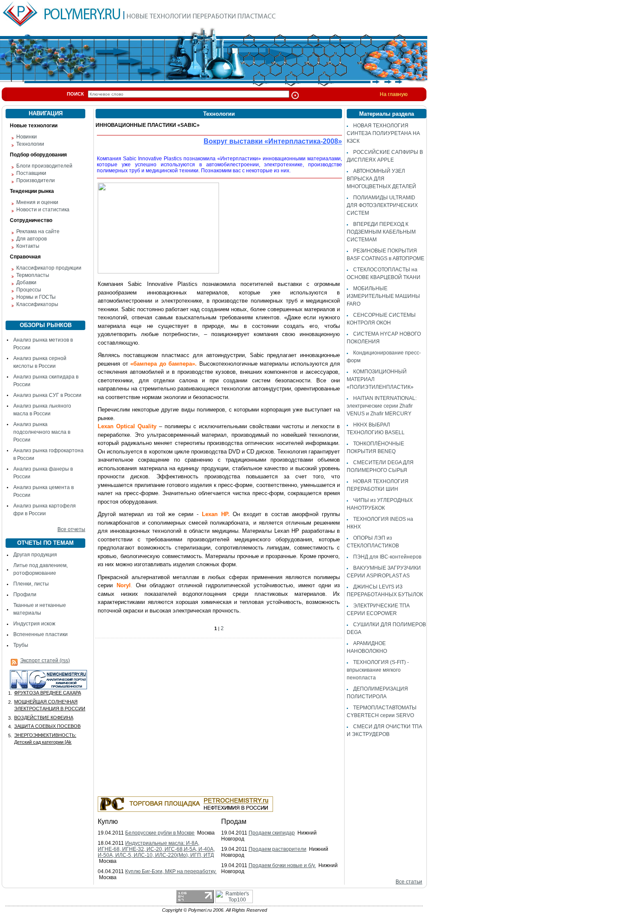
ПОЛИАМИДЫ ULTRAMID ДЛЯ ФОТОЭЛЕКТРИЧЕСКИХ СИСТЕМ (382, 205)
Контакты (27, 246)
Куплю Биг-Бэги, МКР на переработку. (170, 871)
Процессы (28, 290)
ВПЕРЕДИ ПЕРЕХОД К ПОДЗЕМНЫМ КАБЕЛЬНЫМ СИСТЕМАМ (381, 232)
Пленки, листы (31, 584)
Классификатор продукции (48, 268)
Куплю (108, 821)
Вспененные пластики (40, 634)
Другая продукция (35, 555)
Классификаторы (37, 304)
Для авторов (31, 239)
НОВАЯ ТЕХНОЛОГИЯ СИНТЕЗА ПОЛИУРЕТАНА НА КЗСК (383, 133)
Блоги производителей (44, 166)
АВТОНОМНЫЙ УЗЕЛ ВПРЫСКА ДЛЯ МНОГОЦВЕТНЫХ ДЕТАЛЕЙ (381, 178)
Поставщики (31, 173)
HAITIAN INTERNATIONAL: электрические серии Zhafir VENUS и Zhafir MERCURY (382, 406)
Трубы (20, 645)
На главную (394, 94)
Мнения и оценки (37, 202)
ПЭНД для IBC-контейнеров (387, 557)
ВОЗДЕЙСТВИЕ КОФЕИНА (43, 717)
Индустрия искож (34, 624)
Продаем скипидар (272, 833)
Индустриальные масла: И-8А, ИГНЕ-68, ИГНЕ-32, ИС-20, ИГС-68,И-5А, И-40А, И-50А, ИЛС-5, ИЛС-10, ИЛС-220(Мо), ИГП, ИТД (156, 849)
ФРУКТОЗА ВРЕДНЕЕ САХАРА (47, 692)
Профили (24, 595)
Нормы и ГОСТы (36, 297)
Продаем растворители (277, 849)
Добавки (26, 282)
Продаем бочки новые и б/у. (282, 865)
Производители (35, 180)
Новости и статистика (42, 210)
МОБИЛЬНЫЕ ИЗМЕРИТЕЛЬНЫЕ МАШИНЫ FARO (383, 296)
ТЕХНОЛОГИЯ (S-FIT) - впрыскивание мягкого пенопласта (378, 670)
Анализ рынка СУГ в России (47, 395)
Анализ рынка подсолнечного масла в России (41, 432)
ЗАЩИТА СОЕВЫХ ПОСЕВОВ (47, 726)
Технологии (30, 144)
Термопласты (32, 275)
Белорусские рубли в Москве (160, 833)
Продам (233, 821)
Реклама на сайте (38, 231)
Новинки (26, 137)
